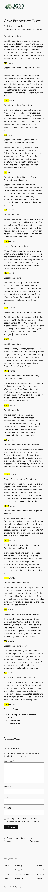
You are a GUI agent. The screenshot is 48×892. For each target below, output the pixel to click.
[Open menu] (43, 6)
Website (7, 808)
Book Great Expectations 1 (15, 29)
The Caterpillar (15, 723)
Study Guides (38, 29)
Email (7, 797)
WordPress (18, 887)
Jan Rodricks (14, 720)
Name (7, 787)
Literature (29, 29)
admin (20, 26)
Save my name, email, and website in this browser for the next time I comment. (25, 820)
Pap (10, 717)
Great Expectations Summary (22, 715)
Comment (9, 761)
